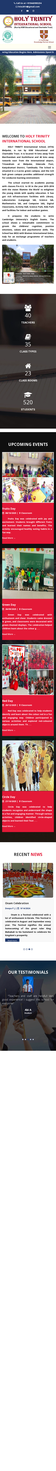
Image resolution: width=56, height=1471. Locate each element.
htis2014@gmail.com (29, 6)
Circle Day (8, 797)
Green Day (9, 604)
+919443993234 (33, 3)
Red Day (7, 701)
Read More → (9, 538)
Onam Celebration (17, 903)
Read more (12, 940)
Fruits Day (8, 508)
